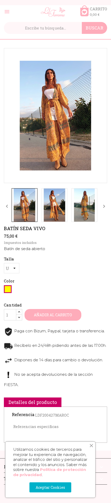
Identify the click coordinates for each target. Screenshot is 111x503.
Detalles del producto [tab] (33, 402)
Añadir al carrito (53, 314)
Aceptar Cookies (50, 487)
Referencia (23, 414)
